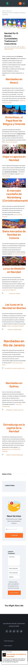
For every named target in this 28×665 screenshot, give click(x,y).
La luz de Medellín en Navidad (14, 270)
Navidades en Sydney (14, 384)
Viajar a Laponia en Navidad (13, 158)
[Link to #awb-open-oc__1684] (23, 3)
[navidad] (14, 19)
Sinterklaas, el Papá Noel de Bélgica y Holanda (14, 121)
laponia (13, 48)
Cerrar (26, 651)
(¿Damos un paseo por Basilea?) (15, 326)
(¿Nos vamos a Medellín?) (9, 290)
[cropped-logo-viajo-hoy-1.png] (7, 3)
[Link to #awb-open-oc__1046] (20, 3)
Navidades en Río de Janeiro (14, 343)
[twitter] (10, 631)
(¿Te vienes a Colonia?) (19, 254)
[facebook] (6, 631)
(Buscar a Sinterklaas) (11, 142)
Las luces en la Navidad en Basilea (14, 306)
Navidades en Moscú (14, 80)
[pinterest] (17, 631)
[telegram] (21, 631)
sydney (11, 49)
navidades (21, 48)
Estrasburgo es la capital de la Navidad (14, 428)
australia (9, 48)
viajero (23, 46)
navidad (17, 48)
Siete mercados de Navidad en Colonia (14, 235)
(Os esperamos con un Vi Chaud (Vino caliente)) (11, 449)
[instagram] (14, 631)
